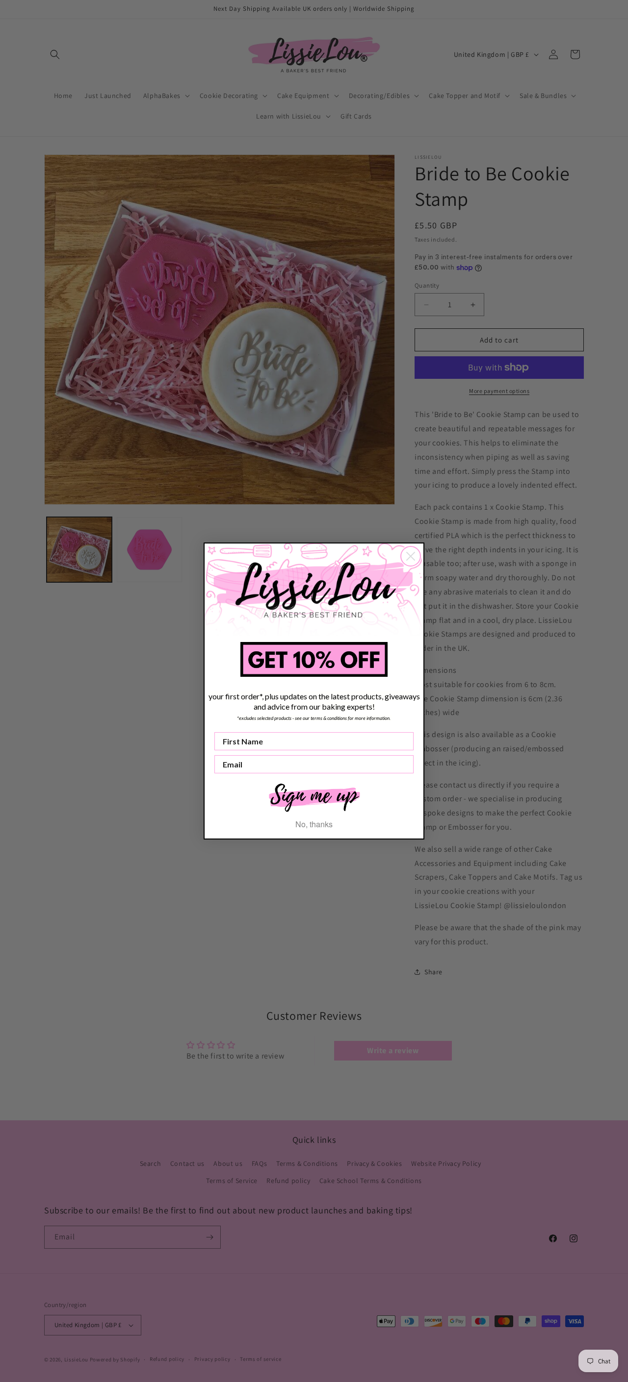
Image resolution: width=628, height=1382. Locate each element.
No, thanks (314, 824)
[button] (314, 796)
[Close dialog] (410, 556)
